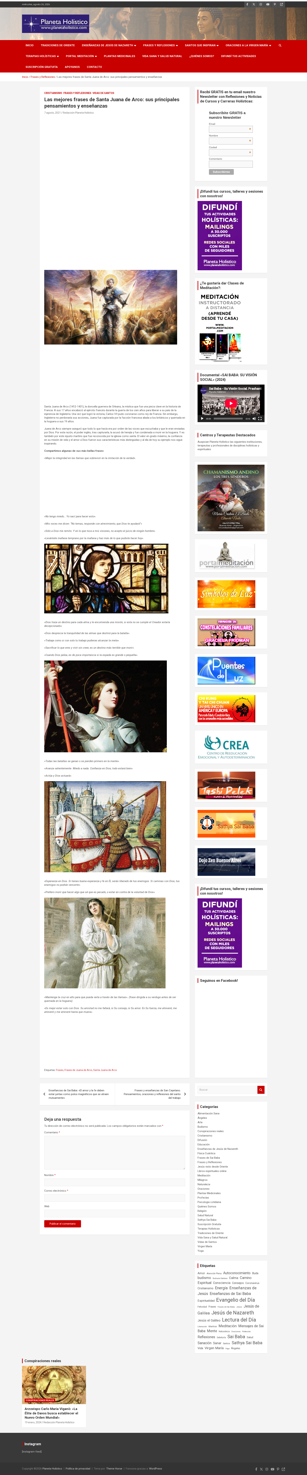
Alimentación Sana (208, 1113)
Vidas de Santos (103, 93)
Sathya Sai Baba (207, 1219)
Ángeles (202, 1117)
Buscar (261, 1090)
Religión (202, 1211)
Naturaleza (204, 1184)
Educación (204, 1144)
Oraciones (203, 1188)
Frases (59, 1070)
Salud (250, 1337)
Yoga (201, 1250)
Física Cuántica (206, 1153)
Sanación (204, 1343)
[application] (231, 403)
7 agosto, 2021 (52, 112)
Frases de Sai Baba (209, 1157)
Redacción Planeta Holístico (78, 112)
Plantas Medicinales (119, 56)
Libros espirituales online (212, 1171)
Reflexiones (206, 1337)
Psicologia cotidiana (209, 1202)
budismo (204, 1278)
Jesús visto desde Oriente (213, 1166)
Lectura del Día (239, 1320)
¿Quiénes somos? (201, 56)
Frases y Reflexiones (159, 45)
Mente (212, 1331)
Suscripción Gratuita (42, 67)
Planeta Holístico (52, 1468)
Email (230, 123)
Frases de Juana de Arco (78, 1070)
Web (46, 1206)
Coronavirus (252, 1283)
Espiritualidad (206, 1300)
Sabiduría (221, 1337)
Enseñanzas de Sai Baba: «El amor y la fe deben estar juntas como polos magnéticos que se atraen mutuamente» (79, 1094)
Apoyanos (72, 67)
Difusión (202, 1140)
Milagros (203, 1180)
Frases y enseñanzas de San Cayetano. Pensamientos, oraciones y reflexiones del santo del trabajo (152, 1094)
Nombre (50, 1175)
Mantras (213, 1326)
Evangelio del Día (235, 1300)
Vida (200, 1348)
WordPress (155, 1468)
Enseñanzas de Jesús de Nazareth (107, 45)
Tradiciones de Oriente (58, 45)
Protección (246, 1331)
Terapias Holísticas (41, 56)
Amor (201, 1273)
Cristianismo (53, 93)
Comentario (52, 1132)
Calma (233, 1278)
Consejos (238, 1283)
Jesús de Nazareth (232, 1313)
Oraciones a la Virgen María (247, 45)
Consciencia (221, 1283)
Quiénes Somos (207, 1206)
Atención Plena (214, 1273)
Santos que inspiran (200, 45)
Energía (221, 1288)
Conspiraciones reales (211, 1131)
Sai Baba (236, 1336)
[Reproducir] (202, 418)
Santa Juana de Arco (105, 1070)
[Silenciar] (254, 418)
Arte (200, 1122)
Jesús (239, 1307)
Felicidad (202, 1306)
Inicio (30, 45)
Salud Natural (205, 1215)
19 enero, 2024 (33, 1422)
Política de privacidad (78, 1468)
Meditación (204, 1175)
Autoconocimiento (237, 1273)
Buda (255, 1273)
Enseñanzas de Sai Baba (230, 1293)
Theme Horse (114, 1468)
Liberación (202, 1326)
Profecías (203, 1197)
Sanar (217, 1343)
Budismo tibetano (220, 1278)
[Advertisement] (114, 141)
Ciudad (230, 147)
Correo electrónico (56, 1190)
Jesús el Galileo (209, 1320)
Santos (226, 1343)
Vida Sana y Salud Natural (162, 56)
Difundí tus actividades (238, 56)
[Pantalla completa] (260, 418)
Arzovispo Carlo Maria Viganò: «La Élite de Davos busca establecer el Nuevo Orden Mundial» (51, 1413)
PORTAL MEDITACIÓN (80, 56)
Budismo (203, 1126)
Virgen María (205, 1246)
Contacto (94, 67)
